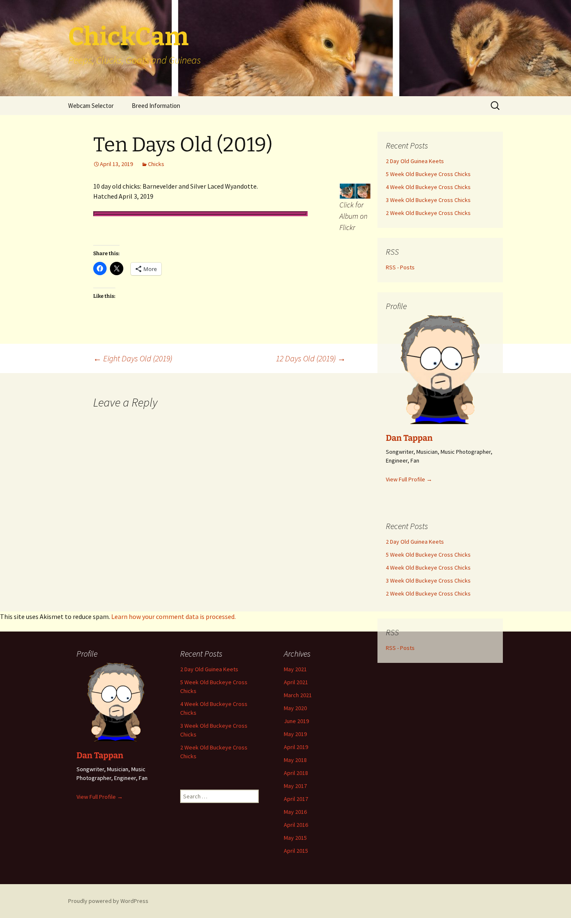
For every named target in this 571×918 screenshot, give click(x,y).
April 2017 (296, 799)
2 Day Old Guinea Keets (209, 669)
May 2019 (295, 734)
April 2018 (296, 773)
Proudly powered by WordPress (108, 901)
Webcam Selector (91, 106)
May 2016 (295, 812)
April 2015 (296, 850)
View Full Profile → (99, 796)
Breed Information (156, 106)
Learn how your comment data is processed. (173, 616)
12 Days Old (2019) (311, 358)
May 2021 (295, 669)
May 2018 (295, 760)
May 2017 (295, 786)
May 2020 (295, 708)
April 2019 (296, 747)
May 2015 (295, 837)
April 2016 (296, 825)
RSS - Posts (400, 648)
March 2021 (298, 695)
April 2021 (296, 682)
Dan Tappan (99, 755)
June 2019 (296, 721)
